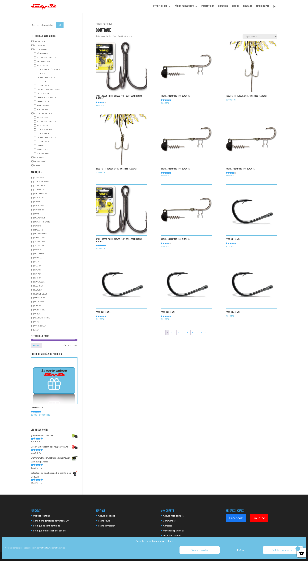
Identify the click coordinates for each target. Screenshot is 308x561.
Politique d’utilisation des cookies (49, 530)
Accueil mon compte (173, 515)
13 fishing (39, 177)
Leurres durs (43, 133)
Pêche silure (160, 6)
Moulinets (42, 65)
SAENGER (38, 286)
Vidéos (235, 6)
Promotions (207, 6)
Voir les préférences (283, 550)
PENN (36, 262)
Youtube (259, 518)
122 (200, 332)
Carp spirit (39, 205)
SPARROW (39, 302)
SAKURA (38, 290)
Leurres (41, 73)
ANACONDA (39, 185)
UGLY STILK (39, 310)
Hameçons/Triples (46, 137)
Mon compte (263, 6)
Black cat (39, 197)
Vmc (36, 322)
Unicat (37, 314)
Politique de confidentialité (46, 525)
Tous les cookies (199, 550)
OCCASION (223, 6)
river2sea (39, 282)
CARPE (37, 165)
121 (194, 332)
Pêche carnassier (184, 6)
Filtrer (36, 345)
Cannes (40, 145)
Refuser (241, 550)
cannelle (39, 201)
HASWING (38, 230)
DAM (36, 214)
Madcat (38, 249)
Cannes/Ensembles (46, 97)
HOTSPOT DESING (42, 234)
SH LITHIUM (39, 298)
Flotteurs (42, 81)
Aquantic (39, 189)
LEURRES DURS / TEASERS (48, 69)
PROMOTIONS (40, 45)
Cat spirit (39, 210)
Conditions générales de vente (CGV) (51, 520)
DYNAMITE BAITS (42, 222)
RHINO (37, 278)
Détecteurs (43, 93)
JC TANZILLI (39, 241)
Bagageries (43, 101)
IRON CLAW (39, 238)
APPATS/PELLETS (44, 105)
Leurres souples (45, 129)
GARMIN (38, 226)
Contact (247, 6)
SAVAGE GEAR (40, 294)
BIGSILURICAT (40, 193)
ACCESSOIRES (43, 153)
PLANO (37, 266)
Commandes (169, 520)
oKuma (38, 258)
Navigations (43, 61)
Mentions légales (41, 515)
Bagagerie (42, 149)
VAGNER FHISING (42, 318)
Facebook (236, 518)
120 (187, 332)
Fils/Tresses (43, 85)
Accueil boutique (106, 515)
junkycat (39, 245)
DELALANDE (39, 218)
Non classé (40, 161)
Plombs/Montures (46, 57)
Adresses (167, 525)
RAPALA (37, 274)
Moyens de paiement (173, 530)
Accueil (99, 23)
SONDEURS (39, 41)
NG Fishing (39, 253)
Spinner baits (43, 117)
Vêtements (42, 53)
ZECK (36, 330)
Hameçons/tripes (46, 77)
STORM (37, 305)
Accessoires (43, 109)
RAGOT (37, 270)
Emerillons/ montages (48, 89)
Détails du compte (172, 535)
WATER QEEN (40, 326)
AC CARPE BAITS (41, 181)
